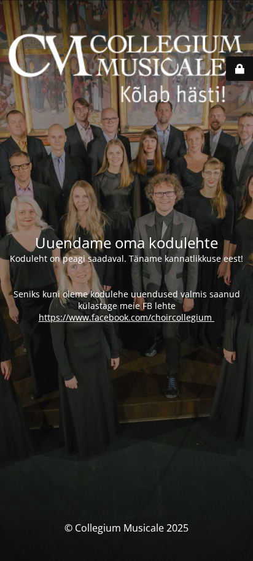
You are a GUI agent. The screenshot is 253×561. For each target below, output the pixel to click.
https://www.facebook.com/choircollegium (126, 317)
